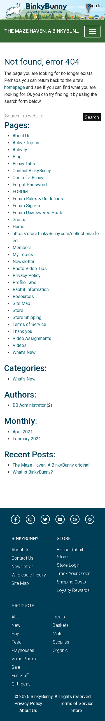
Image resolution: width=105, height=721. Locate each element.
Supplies (61, 642)
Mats (57, 633)
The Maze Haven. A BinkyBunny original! (42, 31)
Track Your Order (73, 573)
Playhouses (22, 650)
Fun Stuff (20, 675)
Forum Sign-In (26, 205)
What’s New (24, 352)
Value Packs (23, 658)
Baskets (61, 625)
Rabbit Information (31, 289)
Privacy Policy (27, 275)
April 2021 (23, 431)
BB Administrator (29, 405)
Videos (20, 345)
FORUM (20, 191)
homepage (14, 87)
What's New (24, 379)
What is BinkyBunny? (33, 472)
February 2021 (27, 438)
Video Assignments (32, 338)
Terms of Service (29, 324)
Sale (15, 667)
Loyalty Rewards (73, 590)
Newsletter (23, 261)
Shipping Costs (71, 582)
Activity (20, 149)
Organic (60, 650)
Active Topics (26, 142)
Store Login (68, 565)
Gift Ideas (21, 684)
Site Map (21, 303)
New (15, 625)
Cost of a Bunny (28, 177)
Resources (23, 296)
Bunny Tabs (24, 163)
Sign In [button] (95, 5)
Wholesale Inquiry (28, 575)
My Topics (23, 254)
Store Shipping (27, 317)
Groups (20, 219)
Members (22, 247)
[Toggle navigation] (92, 31)
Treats (59, 617)
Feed (16, 642)
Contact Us (22, 558)
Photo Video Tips (30, 268)
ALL (15, 617)
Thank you (22, 331)
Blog (17, 156)
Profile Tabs (24, 282)
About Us (22, 135)
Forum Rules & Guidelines (38, 198)
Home (18, 226)
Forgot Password (30, 184)
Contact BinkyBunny (32, 170)
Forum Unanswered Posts (38, 212)
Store (18, 310)
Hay (15, 633)
